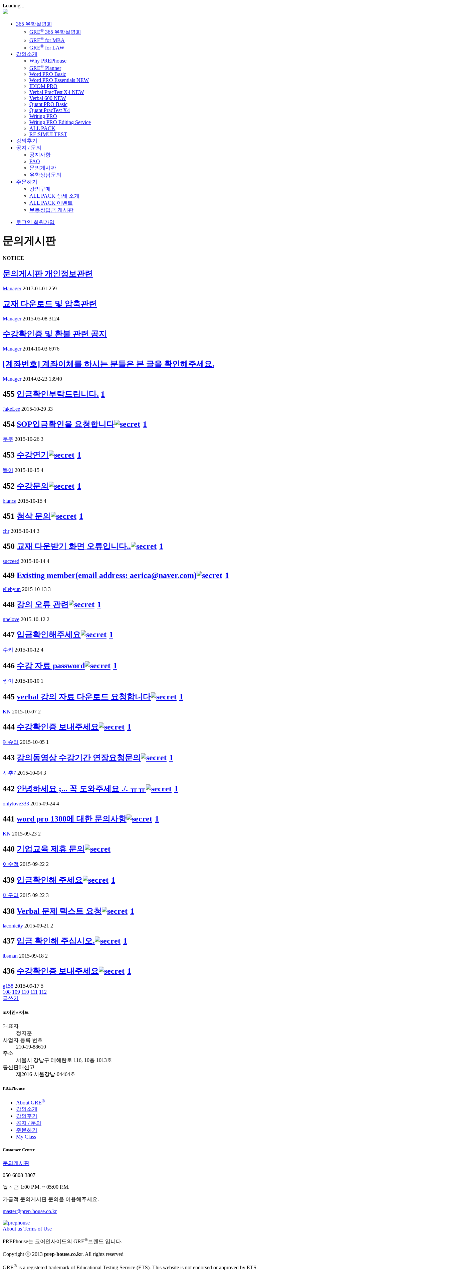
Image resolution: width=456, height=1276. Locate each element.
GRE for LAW (46, 48)
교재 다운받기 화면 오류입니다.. (74, 546)
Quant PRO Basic (48, 104)
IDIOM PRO (43, 86)
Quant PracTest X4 (49, 110)
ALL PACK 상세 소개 (54, 196)
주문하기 (26, 182)
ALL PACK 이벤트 (51, 203)
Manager (12, 288)
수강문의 (33, 486)
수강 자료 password (51, 665)
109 (16, 992)
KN (7, 711)
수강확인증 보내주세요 (58, 726)
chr (6, 531)
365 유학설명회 (34, 24)
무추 (8, 439)
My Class (26, 1137)
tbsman (10, 956)
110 (25, 992)
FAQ (34, 161)
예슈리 (11, 742)
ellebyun (12, 589)
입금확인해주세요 (49, 634)
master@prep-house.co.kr (30, 1211)
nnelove (11, 619)
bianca (9, 501)
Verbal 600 (47, 98)
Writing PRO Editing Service (60, 122)
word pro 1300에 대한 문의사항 (72, 818)
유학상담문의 (45, 175)
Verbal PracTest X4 (56, 92)
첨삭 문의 (34, 516)
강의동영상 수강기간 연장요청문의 (79, 757)
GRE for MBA (47, 40)
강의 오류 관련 (43, 604)
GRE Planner (45, 68)
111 (34, 992)
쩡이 (8, 681)
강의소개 (26, 54)
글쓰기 (11, 998)
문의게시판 (42, 168)
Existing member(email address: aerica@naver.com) (107, 575)
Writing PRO (43, 116)
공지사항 (40, 155)
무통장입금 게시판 (51, 210)
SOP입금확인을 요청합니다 (66, 424)
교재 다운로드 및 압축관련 (50, 303)
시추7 (9, 773)
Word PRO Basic (47, 74)
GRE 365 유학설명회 (55, 32)
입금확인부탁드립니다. (58, 394)
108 (7, 992)
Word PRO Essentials (59, 80)
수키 (8, 650)
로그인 (24, 222)
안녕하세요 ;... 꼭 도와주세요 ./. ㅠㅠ (81, 788)
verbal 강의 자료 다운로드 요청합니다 (84, 696)
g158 (8, 986)
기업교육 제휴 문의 (51, 849)
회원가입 (43, 222)
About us (12, 1229)
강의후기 (26, 140)
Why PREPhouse (47, 61)
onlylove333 (16, 803)
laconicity (13, 925)
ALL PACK (42, 128)
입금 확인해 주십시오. (56, 941)
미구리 (11, 895)
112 (43, 992)
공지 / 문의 (28, 148)
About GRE (30, 1102)
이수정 (11, 864)
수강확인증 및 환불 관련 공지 (55, 333)
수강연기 (33, 455)
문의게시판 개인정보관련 (48, 273)
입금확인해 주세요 (50, 880)
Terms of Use (37, 1229)
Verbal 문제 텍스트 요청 (59, 911)
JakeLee (11, 409)
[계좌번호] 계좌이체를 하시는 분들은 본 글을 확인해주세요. (108, 364)
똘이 (8, 470)
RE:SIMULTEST (48, 134)
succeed (11, 561)
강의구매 (40, 189)
